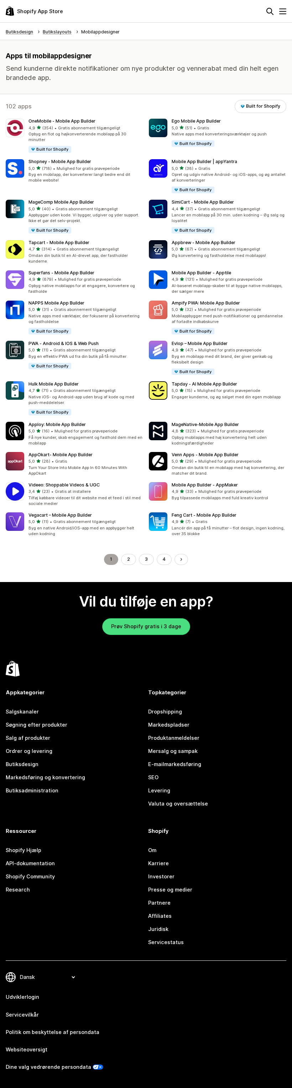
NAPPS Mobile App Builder (56, 303)
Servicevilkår (22, 1015)
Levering (159, 790)
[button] (74, 136)
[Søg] (269, 11)
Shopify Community (30, 876)
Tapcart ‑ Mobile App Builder (58, 242)
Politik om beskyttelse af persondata (52, 1032)
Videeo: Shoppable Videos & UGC (64, 485)
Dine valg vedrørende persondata (48, 1067)
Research (18, 890)
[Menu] (282, 11)
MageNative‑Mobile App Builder (205, 424)
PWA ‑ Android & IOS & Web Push (63, 343)
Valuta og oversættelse (178, 804)
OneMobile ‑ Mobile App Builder (61, 121)
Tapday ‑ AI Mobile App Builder (204, 384)
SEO (153, 777)
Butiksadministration (32, 790)
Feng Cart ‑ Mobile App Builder (204, 515)
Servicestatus (166, 942)
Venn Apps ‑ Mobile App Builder (205, 454)
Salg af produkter (28, 738)
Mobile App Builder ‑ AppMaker (205, 485)
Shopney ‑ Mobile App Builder (59, 161)
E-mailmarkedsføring (174, 764)
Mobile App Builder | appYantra (204, 161)
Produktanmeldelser (173, 738)
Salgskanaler (22, 712)
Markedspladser (168, 725)
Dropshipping (165, 712)
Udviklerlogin (22, 997)
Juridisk (158, 929)
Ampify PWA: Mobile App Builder (206, 303)
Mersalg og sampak (173, 751)
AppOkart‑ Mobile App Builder (60, 454)
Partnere (159, 903)
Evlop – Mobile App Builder (200, 343)
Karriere (158, 863)
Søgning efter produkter (36, 725)
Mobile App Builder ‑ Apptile (201, 272)
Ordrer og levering (29, 751)
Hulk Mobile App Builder (53, 384)
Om (152, 850)
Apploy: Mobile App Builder (57, 424)
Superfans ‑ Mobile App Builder (61, 272)
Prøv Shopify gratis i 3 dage (146, 626)
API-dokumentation (30, 863)
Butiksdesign (22, 764)
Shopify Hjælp (23, 850)
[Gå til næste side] (181, 559)
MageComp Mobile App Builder (61, 202)
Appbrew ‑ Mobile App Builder (203, 242)
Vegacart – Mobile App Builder (60, 515)
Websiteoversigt (26, 1049)
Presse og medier (170, 890)
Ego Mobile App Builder (196, 121)
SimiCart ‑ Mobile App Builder (203, 202)
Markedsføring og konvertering (45, 777)
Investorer (161, 876)
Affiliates (160, 916)
